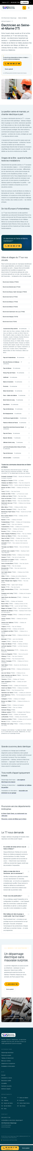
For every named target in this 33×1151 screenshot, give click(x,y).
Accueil (3, 1075)
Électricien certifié (6, 1080)
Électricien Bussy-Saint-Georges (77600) (15, 292)
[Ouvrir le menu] (29, 8)
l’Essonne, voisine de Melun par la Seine (13, 819)
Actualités (4, 1083)
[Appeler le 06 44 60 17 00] (24, 8)
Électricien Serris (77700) (10, 297)
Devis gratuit (9, 69)
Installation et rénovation (8, 1066)
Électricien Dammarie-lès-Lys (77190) (14, 311)
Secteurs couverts (6, 1086)
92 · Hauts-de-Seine (7, 1103)
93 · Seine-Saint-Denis (23, 1103)
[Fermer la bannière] (30, 2)
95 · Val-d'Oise (21, 1106)
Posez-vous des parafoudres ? (12, 896)
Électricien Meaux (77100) (10, 302)
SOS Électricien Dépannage (8, 18)
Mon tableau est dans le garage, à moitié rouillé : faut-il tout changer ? (14, 915)
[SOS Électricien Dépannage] (8, 1035)
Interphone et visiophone (8, 1063)
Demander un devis (6, 1078)
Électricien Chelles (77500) (11, 282)
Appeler (25, 2)
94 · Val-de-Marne (6, 1106)
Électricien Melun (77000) (10, 307)
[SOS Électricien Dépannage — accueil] (8, 7)
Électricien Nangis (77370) (10, 316)
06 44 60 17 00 (12, 984)
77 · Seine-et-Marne (22, 1097)
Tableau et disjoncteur (7, 1058)
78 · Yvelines (4, 1100)
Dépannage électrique (7, 1052)
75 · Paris (4, 1097)
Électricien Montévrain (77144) (11, 287)
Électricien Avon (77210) (10, 321)
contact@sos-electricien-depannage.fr (12, 1120)
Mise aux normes (6, 1061)
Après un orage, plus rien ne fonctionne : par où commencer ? (13, 872)
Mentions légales (6, 1089)
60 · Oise (3, 1108)
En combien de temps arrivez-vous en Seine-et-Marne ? (14, 848)
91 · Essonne (20, 1100)
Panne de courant (6, 1055)
